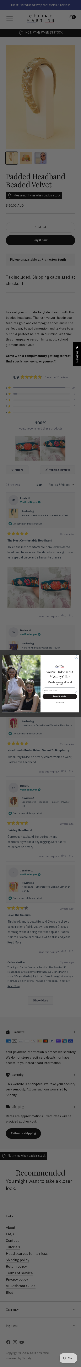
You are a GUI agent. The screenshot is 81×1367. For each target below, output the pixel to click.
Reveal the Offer (59, 696)
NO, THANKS (60, 702)
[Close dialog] (76, 657)
